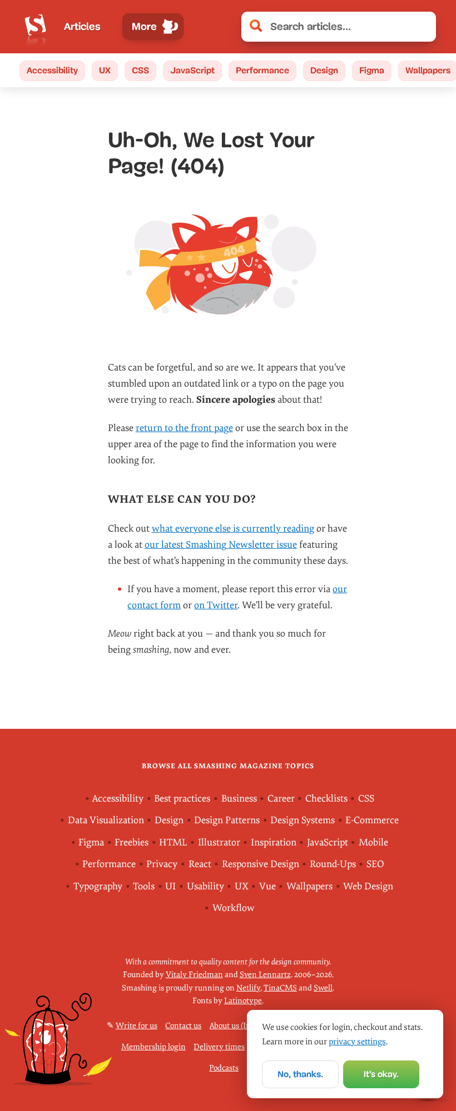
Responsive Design (260, 864)
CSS (140, 70)
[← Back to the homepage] (35, 26)
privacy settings (357, 1041)
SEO (375, 864)
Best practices (182, 798)
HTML (173, 842)
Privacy (161, 864)
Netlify (248, 988)
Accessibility (52, 70)
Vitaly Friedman (194, 974)
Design (324, 70)
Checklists (326, 798)
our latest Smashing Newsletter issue (221, 545)
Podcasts (224, 1068)
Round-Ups (333, 864)
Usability (205, 886)
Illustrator (219, 842)
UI (170, 886)
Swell (323, 988)
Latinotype (243, 1000)
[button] (421, 27)
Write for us (136, 1025)
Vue (267, 886)
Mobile (373, 842)
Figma (371, 70)
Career (281, 798)
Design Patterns (227, 820)
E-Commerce (372, 820)
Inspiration (273, 842)
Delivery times (219, 1047)
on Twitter (215, 605)
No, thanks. (300, 1074)
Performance (262, 70)
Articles (82, 26)
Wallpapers (309, 886)
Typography (97, 886)
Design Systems (302, 820)
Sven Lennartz (265, 974)
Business (239, 798)
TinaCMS (280, 988)
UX (105, 70)
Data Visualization (106, 820)
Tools (144, 886)
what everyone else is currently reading (233, 528)
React (200, 864)
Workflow (233, 908)
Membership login (153, 1047)
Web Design (368, 886)
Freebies (131, 842)
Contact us (183, 1025)
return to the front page (184, 428)
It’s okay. (381, 1074)
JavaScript (192, 70)
